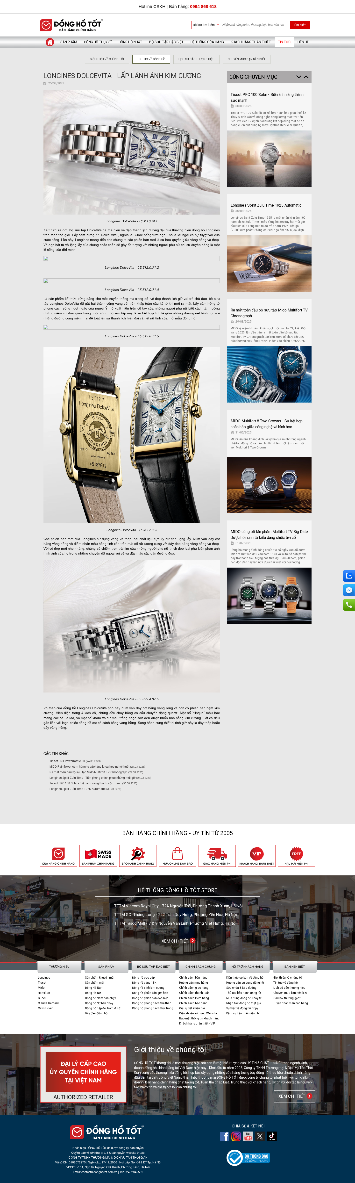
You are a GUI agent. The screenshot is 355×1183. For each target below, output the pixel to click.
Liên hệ (303, 42)
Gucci (42, 998)
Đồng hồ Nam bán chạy (100, 998)
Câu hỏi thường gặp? (286, 998)
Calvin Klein (45, 1008)
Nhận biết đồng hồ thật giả (243, 1003)
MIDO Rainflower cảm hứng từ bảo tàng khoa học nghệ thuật (97, 766)
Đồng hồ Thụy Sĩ (98, 42)
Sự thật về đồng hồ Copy (242, 1008)
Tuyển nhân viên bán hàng (290, 1003)
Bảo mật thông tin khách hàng (199, 1018)
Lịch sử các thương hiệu (196, 59)
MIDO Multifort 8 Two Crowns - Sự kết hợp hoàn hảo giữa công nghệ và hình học (267, 424)
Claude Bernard (48, 1003)
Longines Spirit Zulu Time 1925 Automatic (85, 789)
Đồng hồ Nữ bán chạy (99, 1003)
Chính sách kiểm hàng (194, 998)
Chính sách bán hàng (193, 977)
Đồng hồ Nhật (130, 42)
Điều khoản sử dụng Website (198, 1013)
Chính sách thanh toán (194, 993)
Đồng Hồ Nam (94, 987)
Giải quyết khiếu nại (192, 1008)
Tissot (42, 982)
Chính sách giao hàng (193, 987)
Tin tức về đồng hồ (151, 59)
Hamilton (44, 993)
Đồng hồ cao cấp (143, 977)
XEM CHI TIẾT (174, 941)
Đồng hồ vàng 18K (144, 982)
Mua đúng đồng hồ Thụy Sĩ (244, 998)
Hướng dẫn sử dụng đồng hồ (245, 982)
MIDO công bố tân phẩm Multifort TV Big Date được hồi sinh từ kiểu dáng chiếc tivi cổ (269, 534)
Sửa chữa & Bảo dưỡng (241, 987)
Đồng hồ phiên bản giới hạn (150, 993)
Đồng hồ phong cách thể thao (151, 1003)
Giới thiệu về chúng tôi (107, 59)
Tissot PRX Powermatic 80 (75, 761)
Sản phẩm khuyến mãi (99, 977)
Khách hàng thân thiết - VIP (197, 1023)
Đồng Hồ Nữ (93, 993)
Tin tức (284, 42)
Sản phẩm (68, 42)
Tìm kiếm (300, 25)
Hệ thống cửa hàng (207, 42)
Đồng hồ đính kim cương (148, 987)
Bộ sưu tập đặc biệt (166, 42)
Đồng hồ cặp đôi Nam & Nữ (102, 1008)
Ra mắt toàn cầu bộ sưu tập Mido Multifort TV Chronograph (96, 772)
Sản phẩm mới (94, 982)
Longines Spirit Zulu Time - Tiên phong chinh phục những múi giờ (100, 777)
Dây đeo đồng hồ (96, 1013)
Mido (41, 987)
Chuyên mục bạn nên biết (246, 59)
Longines (44, 977)
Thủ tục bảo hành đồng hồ (243, 993)
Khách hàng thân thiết (251, 42)
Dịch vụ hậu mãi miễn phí (243, 1013)
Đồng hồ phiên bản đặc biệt (150, 998)
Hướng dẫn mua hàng (193, 982)
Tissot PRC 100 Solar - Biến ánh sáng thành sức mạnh (93, 783)
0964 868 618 (203, 6)
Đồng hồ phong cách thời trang (152, 1008)
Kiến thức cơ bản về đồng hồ (244, 977)
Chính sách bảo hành (193, 1003)
